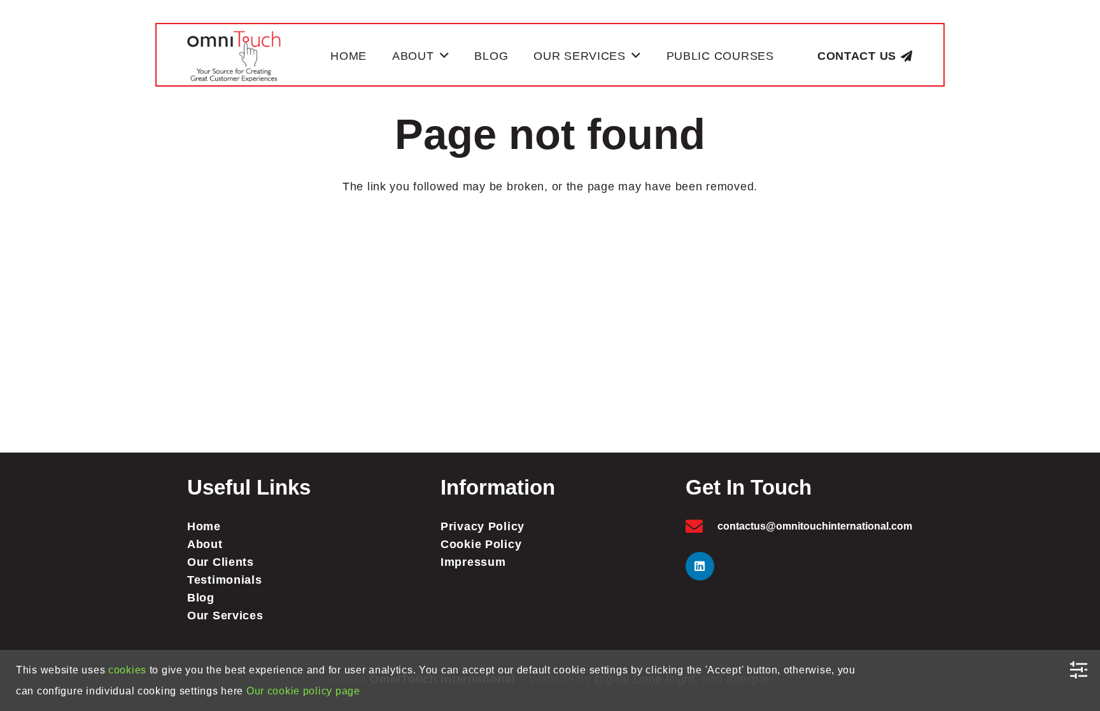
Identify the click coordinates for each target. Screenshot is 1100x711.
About (205, 544)
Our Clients (220, 562)
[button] (444, 56)
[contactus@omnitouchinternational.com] (701, 526)
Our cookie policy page (303, 691)
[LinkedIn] (700, 566)
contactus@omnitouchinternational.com (814, 526)
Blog (201, 597)
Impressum (473, 562)
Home (204, 526)
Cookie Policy (481, 544)
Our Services (225, 615)
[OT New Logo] (234, 56)
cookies (127, 670)
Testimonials (224, 580)
